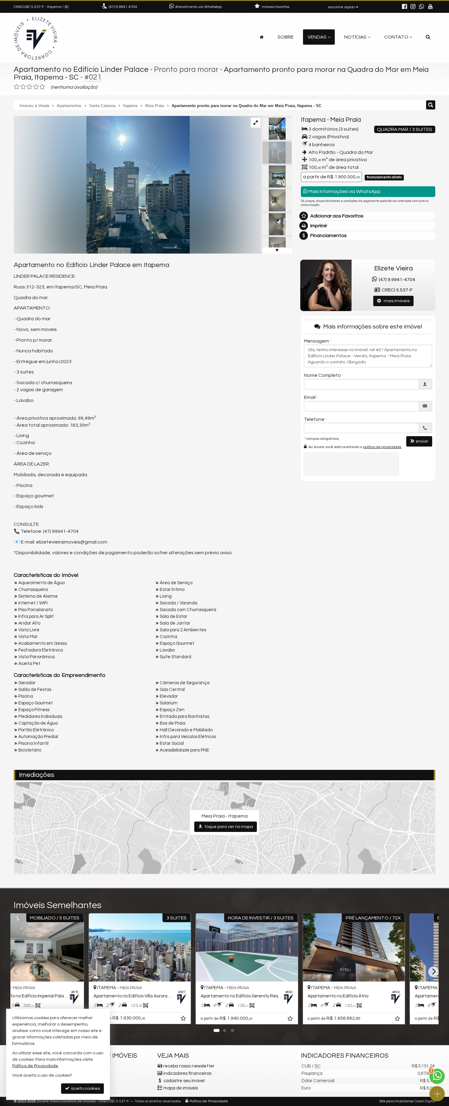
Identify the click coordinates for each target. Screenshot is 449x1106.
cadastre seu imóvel (184, 1080)
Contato (396, 37)
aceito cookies (85, 1088)
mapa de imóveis (180, 1088)
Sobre (286, 37)
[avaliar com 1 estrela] (17, 87)
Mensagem (316, 341)
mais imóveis (395, 301)
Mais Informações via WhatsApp (344, 191)
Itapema (313, 120)
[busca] (428, 37)
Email (310, 397)
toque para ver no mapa (228, 827)
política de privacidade (382, 447)
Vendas (317, 37)
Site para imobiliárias (396, 1101)
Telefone (314, 419)
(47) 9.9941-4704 (396, 279)
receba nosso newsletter (188, 1066)
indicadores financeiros (187, 1073)
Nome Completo (322, 375)
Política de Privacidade (209, 1101)
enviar (422, 441)
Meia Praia (345, 120)
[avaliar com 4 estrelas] (36, 87)
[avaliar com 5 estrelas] (42, 87)
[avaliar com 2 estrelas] (23, 87)
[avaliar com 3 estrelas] (29, 87)
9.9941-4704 (123, 7)
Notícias (355, 37)
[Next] (433, 972)
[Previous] (15, 972)
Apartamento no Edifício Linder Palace (81, 69)
